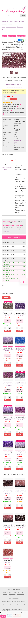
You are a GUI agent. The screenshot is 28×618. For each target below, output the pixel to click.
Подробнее (6, 231)
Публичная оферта (13, 595)
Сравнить (24, 281)
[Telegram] (21, 40)
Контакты (20, 27)
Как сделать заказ (7, 21)
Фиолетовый (17, 140)
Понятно (3, 616)
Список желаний (21, 604)
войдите (6, 169)
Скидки (4, 24)
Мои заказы (12, 604)
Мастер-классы (21, 601)
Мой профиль (5, 604)
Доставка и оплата (6, 601)
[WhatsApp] (23, 40)
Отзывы (4, 30)
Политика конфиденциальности (16, 594)
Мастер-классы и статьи (9, 27)
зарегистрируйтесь (7, 167)
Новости (9, 24)
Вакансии (5, 594)
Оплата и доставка (18, 21)
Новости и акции (7, 592)
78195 (15, 142)
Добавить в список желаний (13, 84)
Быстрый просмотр (8, 313)
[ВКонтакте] (19, 40)
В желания (7, 320)
